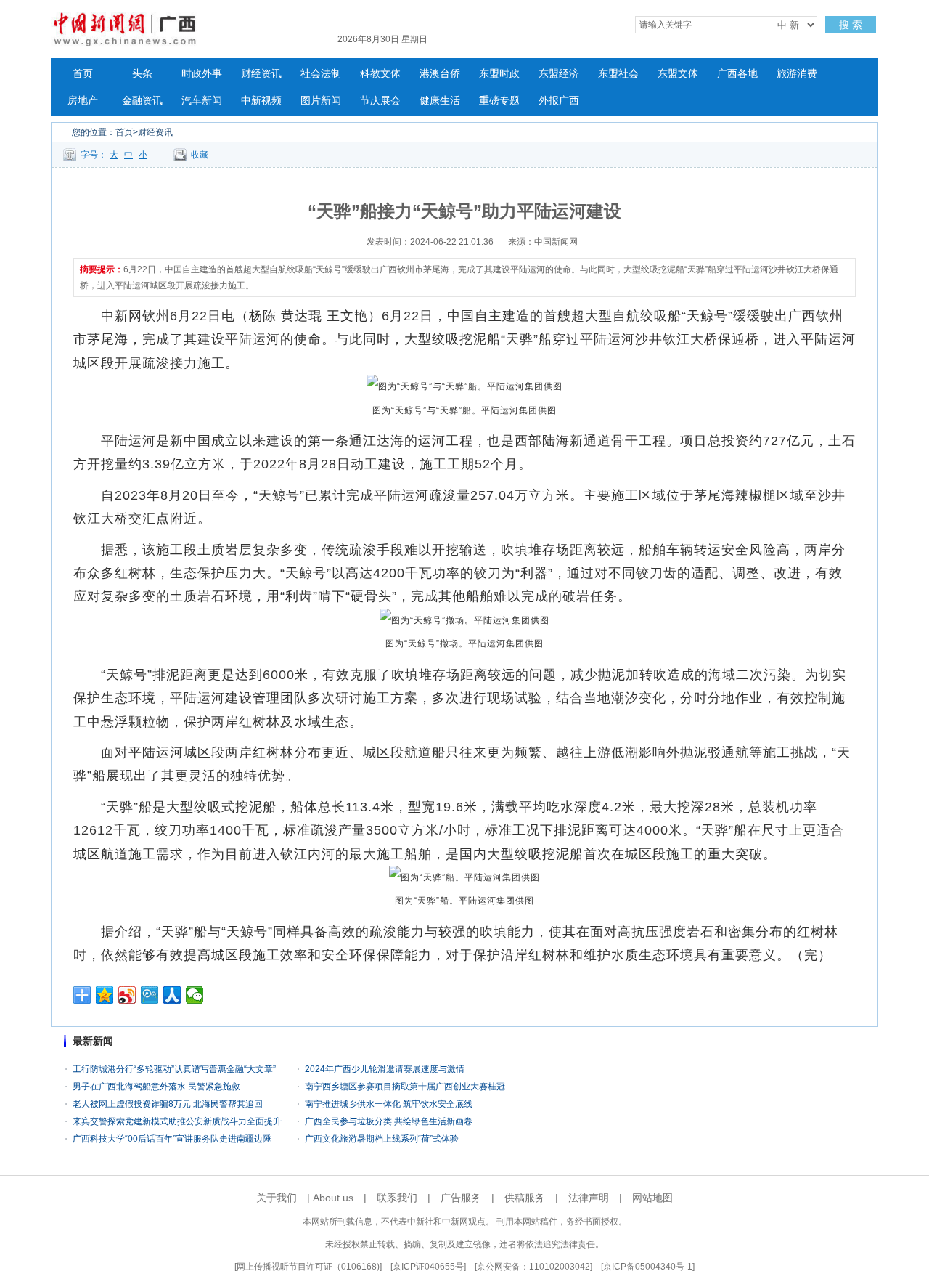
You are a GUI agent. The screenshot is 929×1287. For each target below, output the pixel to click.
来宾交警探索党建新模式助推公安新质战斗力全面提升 (177, 1121)
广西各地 (737, 73)
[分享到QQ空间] (105, 995)
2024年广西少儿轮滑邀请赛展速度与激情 (384, 1069)
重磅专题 (499, 100)
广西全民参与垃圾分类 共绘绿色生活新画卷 (388, 1121)
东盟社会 (618, 73)
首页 (83, 73)
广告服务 (461, 1197)
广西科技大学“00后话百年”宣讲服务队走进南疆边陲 (172, 1139)
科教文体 (380, 73)
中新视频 (261, 100)
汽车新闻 (201, 100)
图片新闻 (320, 100)
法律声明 (588, 1197)
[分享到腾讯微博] (150, 995)
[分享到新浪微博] (127, 995)
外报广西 (559, 100)
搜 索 (850, 25)
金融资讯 (142, 100)
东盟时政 (499, 73)
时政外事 (201, 73)
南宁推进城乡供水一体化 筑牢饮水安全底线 (388, 1104)
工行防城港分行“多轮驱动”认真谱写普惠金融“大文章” (174, 1069)
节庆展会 (380, 100)
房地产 (82, 100)
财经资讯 (261, 73)
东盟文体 (678, 73)
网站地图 (652, 1197)
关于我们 (276, 1197)
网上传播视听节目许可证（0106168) (308, 1267)
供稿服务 (524, 1197)
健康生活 (440, 100)
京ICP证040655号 (428, 1267)
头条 (142, 73)
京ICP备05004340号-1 (647, 1267)
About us (333, 1197)
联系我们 (397, 1197)
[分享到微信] (195, 995)
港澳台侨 (440, 73)
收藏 (199, 155)
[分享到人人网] (172, 995)
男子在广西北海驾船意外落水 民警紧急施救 (156, 1086)
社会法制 (320, 73)
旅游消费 (797, 73)
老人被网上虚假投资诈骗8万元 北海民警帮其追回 (168, 1104)
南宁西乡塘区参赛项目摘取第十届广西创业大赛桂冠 (405, 1086)
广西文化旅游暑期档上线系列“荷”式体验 (382, 1139)
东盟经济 (559, 73)
